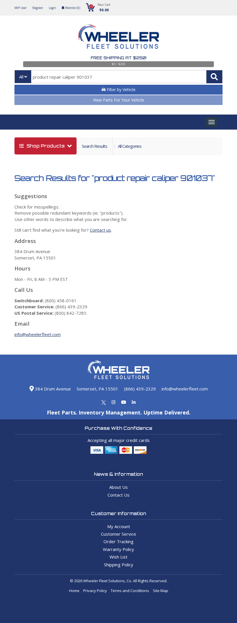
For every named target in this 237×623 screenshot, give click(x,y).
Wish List (118, 557)
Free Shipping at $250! (119, 58)
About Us (118, 487)
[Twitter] (103, 402)
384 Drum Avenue (52, 389)
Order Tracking (118, 541)
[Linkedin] (134, 402)
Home (74, 590)
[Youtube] (123, 402)
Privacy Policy (95, 590)
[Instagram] (113, 402)
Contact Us (118, 495)
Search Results (94, 146)
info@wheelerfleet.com (37, 334)
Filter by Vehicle (120, 89)
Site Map (160, 590)
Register (37, 8)
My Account (118, 526)
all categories (129, 146)
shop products (45, 146)
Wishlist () (72, 8)
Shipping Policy (118, 564)
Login (52, 8)
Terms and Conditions (130, 590)
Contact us (100, 230)
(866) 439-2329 (140, 389)
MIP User (20, 8)
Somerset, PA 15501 (97, 389)
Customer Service (118, 534)
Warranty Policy (118, 549)
